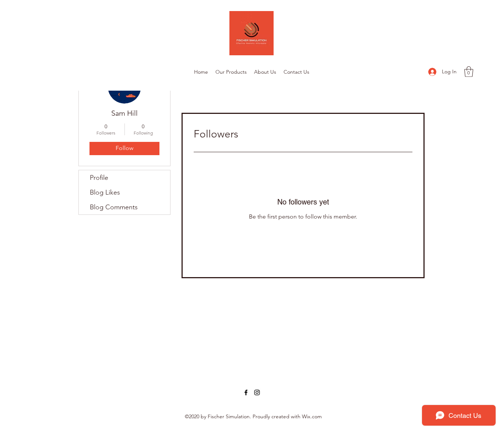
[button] (468, 71)
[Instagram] (257, 392)
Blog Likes (105, 192)
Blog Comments (114, 207)
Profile (99, 178)
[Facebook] (246, 392)
